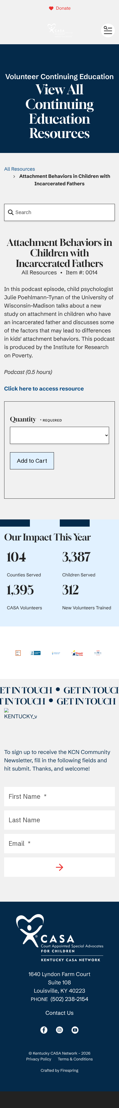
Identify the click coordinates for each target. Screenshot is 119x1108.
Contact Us (59, 1013)
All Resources (19, 169)
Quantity (23, 419)
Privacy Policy (38, 1059)
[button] (108, 30)
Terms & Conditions (75, 1059)
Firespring (69, 1070)
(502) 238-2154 (69, 999)
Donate (63, 8)
